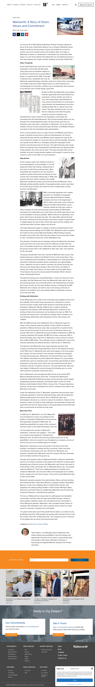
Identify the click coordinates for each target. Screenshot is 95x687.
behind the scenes (35, 524)
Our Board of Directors (44, 675)
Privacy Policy (79, 684)
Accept (74, 680)
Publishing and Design (46, 649)
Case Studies (11, 672)
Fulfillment (27, 661)
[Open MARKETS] (12, 5)
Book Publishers (12, 654)
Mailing (26, 658)
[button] (92, 668)
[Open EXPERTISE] (18, 5)
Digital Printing (28, 654)
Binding (26, 656)
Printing (45, 524)
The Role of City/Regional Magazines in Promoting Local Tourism (45, 600)
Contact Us (65, 4)
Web (26, 649)
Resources (10, 670)
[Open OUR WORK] (25, 5)
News (60, 646)
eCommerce (28, 670)
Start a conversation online (62, 627)
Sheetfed (27, 652)
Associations (11, 649)
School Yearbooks (12, 658)
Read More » (9, 603)
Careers (58, 4)
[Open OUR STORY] (32, 5)
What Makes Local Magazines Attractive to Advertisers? (18, 600)
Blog (53, 4)
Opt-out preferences (71, 684)
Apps (26, 672)
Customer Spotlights (13, 675)
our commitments (30, 626)
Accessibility (30, 685)
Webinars (10, 677)
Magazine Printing (12, 652)
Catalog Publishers (12, 656)
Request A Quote (86, 5)
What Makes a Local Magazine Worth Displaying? (73, 600)
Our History (44, 670)
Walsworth (17, 685)
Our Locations (44, 672)
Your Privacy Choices (39, 685)
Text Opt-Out (44, 652)
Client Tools (62, 655)
